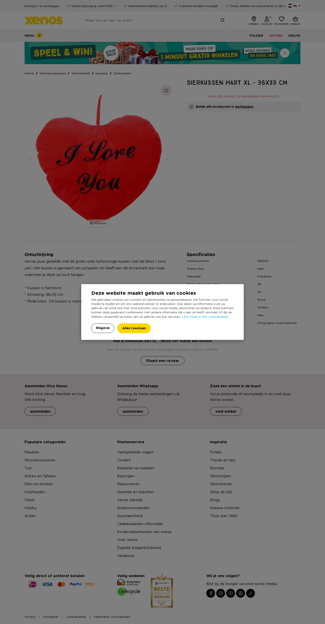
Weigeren (103, 328)
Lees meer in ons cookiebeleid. (205, 316)
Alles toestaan (134, 328)
